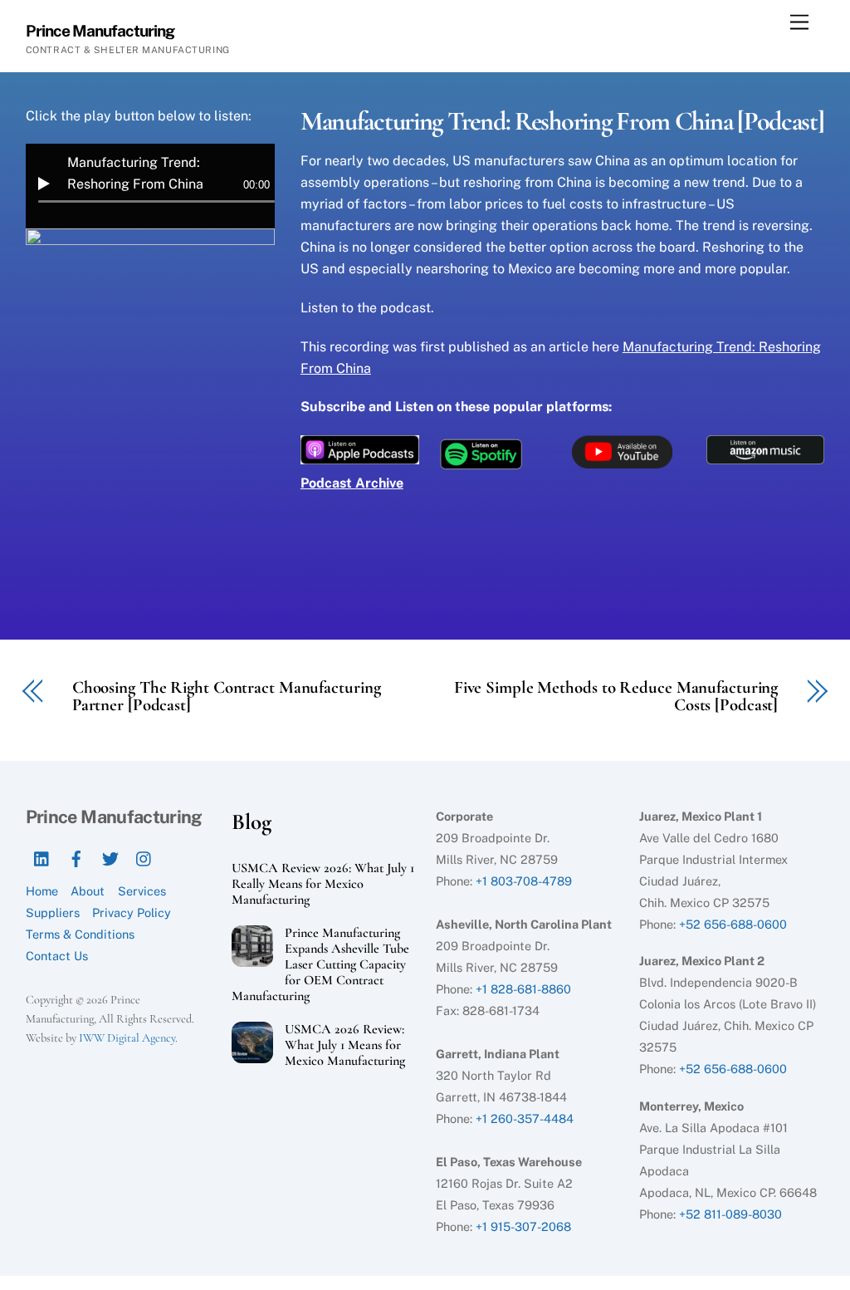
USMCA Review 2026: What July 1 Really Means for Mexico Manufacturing (323, 884)
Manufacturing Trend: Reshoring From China (135, 173)
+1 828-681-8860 (523, 989)
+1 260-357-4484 (525, 1118)
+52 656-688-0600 (733, 924)
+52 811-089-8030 (730, 1214)
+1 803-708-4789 (524, 881)
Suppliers (53, 912)
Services (142, 891)
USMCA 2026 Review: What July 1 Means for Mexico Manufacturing (345, 1045)
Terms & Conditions (80, 934)
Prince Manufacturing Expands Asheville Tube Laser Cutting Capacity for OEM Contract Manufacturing (320, 964)
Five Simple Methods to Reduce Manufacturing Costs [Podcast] (616, 696)
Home (42, 891)
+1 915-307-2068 (523, 1226)
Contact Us (57, 956)
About (88, 891)
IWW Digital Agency (127, 1038)
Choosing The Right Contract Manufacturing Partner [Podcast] (226, 696)
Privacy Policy (131, 912)
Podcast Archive (351, 483)
